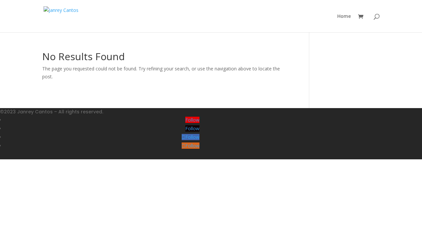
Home (344, 16)
